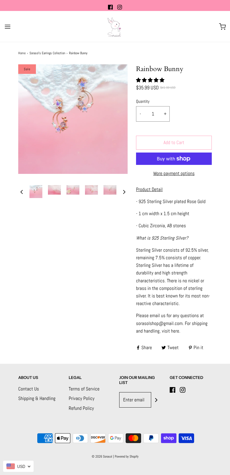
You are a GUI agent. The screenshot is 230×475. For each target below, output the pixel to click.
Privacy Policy (82, 398)
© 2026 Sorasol (102, 456)
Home (22, 53)
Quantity (143, 101)
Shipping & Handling (37, 398)
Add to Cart (174, 142)
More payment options (174, 173)
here (175, 331)
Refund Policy (81, 408)
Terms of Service (84, 389)
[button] (21, 191)
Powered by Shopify (127, 456)
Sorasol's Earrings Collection (47, 53)
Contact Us (28, 389)
